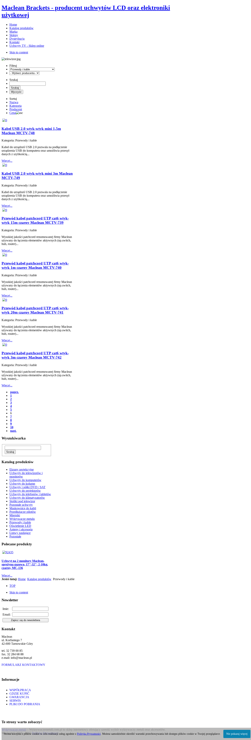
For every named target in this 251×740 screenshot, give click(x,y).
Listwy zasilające (20, 533)
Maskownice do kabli (22, 508)
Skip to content (18, 52)
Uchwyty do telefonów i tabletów (30, 494)
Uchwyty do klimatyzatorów (27, 497)
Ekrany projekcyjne (21, 469)
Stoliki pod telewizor (22, 501)
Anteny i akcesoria (21, 529)
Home (22, 579)
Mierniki (14, 515)
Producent (15, 109)
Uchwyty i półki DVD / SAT (27, 487)
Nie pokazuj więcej (236, 733)
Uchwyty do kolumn (22, 483)
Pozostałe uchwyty (21, 504)
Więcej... (7, 160)
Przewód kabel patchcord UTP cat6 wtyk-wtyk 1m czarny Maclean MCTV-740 (35, 265)
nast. (13, 430)
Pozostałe (15, 536)
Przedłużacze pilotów (22, 511)
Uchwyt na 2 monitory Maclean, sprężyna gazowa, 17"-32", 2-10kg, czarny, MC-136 (25, 564)
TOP (12, 585)
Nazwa (13, 102)
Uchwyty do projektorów (25, 490)
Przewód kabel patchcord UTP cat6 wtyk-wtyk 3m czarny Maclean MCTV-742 (35, 355)
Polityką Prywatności (89, 733)
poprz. (14, 392)
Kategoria (15, 105)
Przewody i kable (20, 522)
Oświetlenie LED (20, 526)
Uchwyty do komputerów (25, 480)
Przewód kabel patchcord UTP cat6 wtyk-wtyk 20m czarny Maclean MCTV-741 (35, 310)
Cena (12, 112)
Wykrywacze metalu (22, 518)
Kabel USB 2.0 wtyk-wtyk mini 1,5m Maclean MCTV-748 (31, 131)
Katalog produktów (39, 579)
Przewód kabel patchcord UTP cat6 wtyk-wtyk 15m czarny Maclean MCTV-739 (35, 220)
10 (11, 427)
